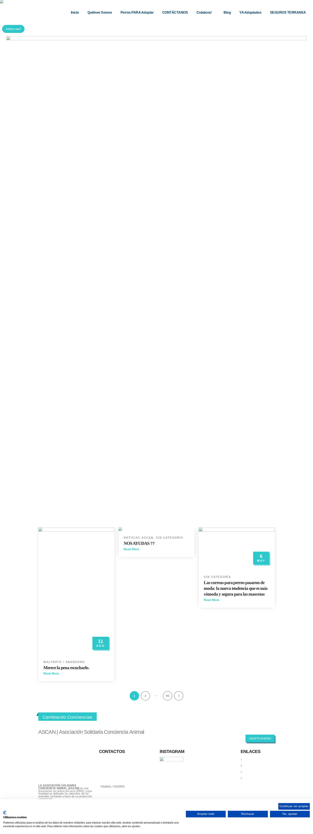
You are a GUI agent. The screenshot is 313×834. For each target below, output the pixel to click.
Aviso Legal (251, 778)
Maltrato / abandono (64, 662)
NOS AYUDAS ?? (139, 543)
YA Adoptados (250, 12)
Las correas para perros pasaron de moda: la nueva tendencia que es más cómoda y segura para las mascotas (235, 588)
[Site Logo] (26, 1)
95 (167, 696)
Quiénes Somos (100, 12)
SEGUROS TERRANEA (288, 12)
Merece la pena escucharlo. (66, 667)
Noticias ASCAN (138, 537)
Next (178, 696)
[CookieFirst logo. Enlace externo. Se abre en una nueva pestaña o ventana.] (4, 813)
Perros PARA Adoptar (137, 12)
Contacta (249, 759)
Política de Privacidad (257, 771)
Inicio (75, 12)
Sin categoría (169, 537)
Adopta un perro (254, 765)
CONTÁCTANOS (175, 12)
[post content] (76, 591)
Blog (227, 12)
